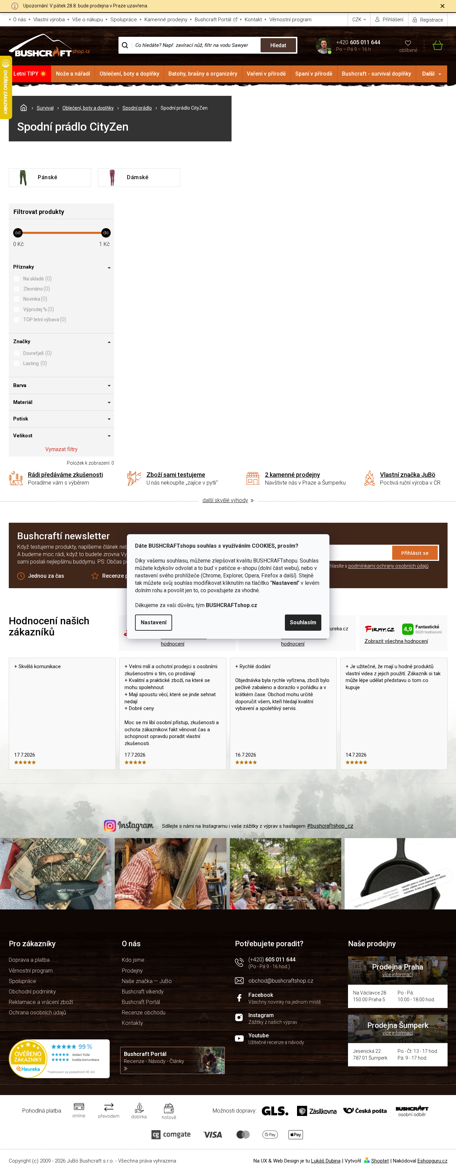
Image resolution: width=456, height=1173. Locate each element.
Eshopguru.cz (433, 1161)
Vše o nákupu (87, 20)
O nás (19, 20)
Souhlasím (303, 622)
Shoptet (380, 1161)
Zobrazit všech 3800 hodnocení (304, 640)
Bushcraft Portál (213, 20)
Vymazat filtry (61, 449)
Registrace (431, 20)
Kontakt (253, 20)
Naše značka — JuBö (147, 981)
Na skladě (36, 278)
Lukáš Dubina (326, 1161)
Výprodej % (37, 309)
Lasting (34, 363)
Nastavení (153, 622)
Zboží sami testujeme (175, 474)
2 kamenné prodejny (292, 474)
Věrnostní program (290, 20)
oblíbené (408, 50)
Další (428, 74)
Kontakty (132, 1023)
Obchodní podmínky (32, 991)
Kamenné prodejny (165, 20)
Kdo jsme (133, 960)
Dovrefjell (36, 353)
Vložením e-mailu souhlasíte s (356, 566)
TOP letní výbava (43, 319)
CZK (357, 19)
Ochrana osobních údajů (37, 1012)
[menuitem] (30, 73)
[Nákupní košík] (433, 45)
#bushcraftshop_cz (330, 826)
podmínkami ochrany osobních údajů (388, 566)
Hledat (278, 45)
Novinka (34, 299)
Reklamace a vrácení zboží (41, 1002)
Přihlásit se (415, 552)
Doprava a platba (29, 960)
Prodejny (132, 970)
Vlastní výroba (49, 20)
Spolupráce (123, 20)
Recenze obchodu (143, 1012)
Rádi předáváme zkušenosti (65, 474)
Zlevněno (35, 288)
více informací (397, 974)
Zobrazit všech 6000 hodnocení (184, 640)
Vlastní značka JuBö (407, 474)
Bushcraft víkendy (143, 991)
